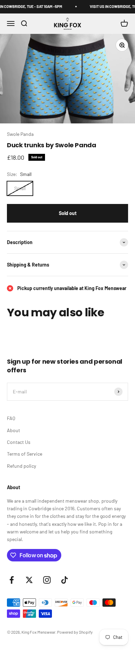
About (13, 430)
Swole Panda (20, 134)
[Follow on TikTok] (64, 580)
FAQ (11, 418)
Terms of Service (24, 454)
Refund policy (21, 466)
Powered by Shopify (75, 632)
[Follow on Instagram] (47, 580)
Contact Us (18, 442)
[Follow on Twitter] (29, 580)
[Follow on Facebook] (11, 580)
